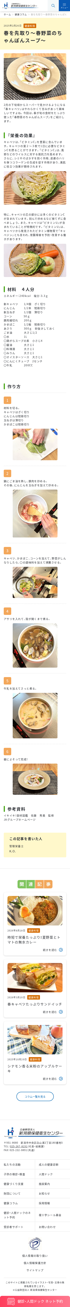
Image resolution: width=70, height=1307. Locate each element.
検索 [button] (53, 5)
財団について (12, 1193)
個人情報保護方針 (35, 1263)
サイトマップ (35, 1270)
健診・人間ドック (40, 1301)
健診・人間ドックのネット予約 (17, 1215)
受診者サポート (14, 1227)
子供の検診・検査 (14, 1174)
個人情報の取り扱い (35, 1255)
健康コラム (11, 1203)
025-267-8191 (19, 1146)
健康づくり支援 (14, 1184)
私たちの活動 (12, 1164)
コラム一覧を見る (35, 1096)
